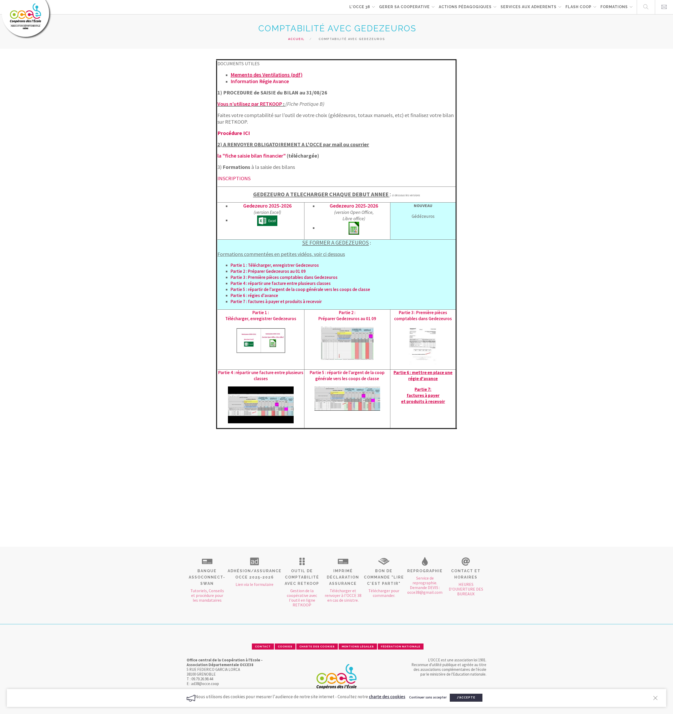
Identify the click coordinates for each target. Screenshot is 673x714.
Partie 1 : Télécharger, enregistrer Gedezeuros (275, 265)
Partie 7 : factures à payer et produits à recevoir (276, 301)
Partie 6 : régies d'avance (254, 295)
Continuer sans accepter (428, 697)
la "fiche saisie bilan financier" (251, 155)
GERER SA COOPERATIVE (404, 7)
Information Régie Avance (260, 81)
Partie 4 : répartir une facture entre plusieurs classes (281, 283)
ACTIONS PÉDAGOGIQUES (465, 7)
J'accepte (466, 697)
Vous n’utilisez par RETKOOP (249, 103)
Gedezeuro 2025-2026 (267, 205)
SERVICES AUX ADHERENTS (529, 7)
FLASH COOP (578, 7)
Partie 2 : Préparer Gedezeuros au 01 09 (268, 271)
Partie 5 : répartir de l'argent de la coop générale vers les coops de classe (300, 289)
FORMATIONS (614, 7)
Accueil (296, 39)
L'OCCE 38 (359, 7)
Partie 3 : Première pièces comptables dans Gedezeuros (284, 277)
